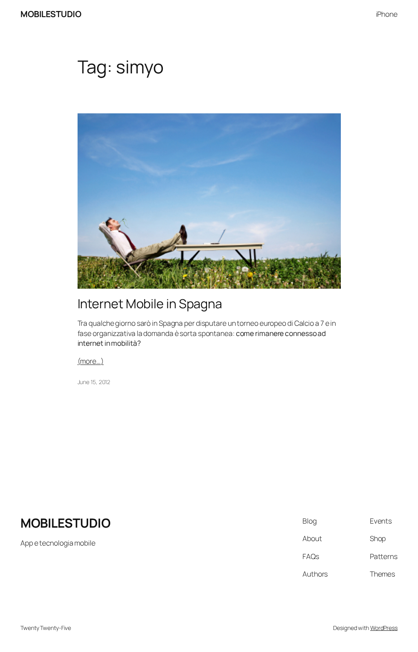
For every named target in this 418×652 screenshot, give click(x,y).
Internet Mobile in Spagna (150, 303)
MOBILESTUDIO (50, 14)
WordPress (384, 628)
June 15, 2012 (94, 382)
